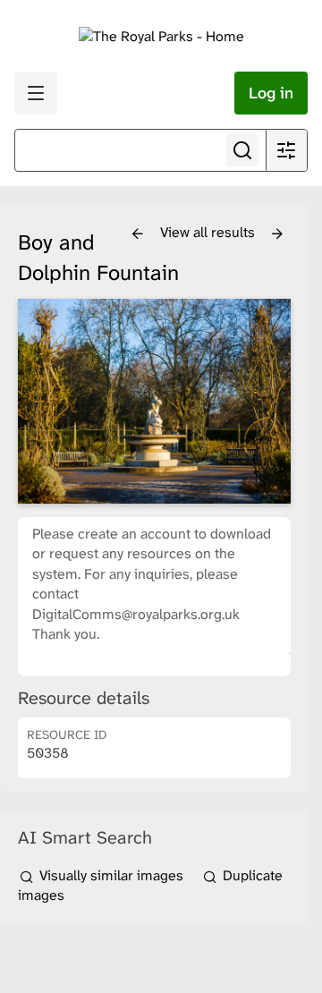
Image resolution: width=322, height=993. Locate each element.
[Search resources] (242, 150)
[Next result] (277, 234)
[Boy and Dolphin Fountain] (154, 401)
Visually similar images (111, 875)
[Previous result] (137, 234)
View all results (209, 232)
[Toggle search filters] (286, 150)
